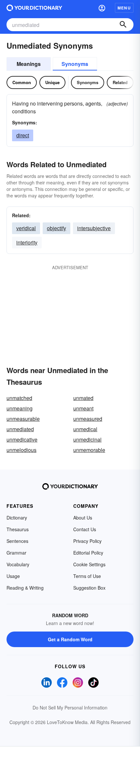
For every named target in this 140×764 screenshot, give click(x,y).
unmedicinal (87, 439)
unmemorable (89, 450)
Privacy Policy (87, 541)
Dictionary (17, 517)
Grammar (16, 552)
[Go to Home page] (34, 8)
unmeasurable (23, 418)
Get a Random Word (70, 639)
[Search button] (123, 25)
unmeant (83, 408)
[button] (102, 8)
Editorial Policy (88, 552)
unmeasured (87, 418)
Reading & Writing (25, 587)
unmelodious (21, 450)
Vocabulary (18, 564)
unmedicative (22, 439)
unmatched (19, 398)
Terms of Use (87, 576)
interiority (26, 242)
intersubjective (94, 228)
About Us (82, 517)
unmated (83, 398)
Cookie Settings (89, 564)
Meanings (29, 64)
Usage (13, 576)
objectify (56, 228)
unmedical (85, 429)
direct (22, 135)
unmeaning (20, 408)
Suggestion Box (89, 587)
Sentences (17, 541)
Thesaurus (18, 529)
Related (120, 82)
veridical (26, 228)
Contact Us (84, 529)
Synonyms (75, 64)
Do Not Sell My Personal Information (70, 707)
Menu (124, 8)
